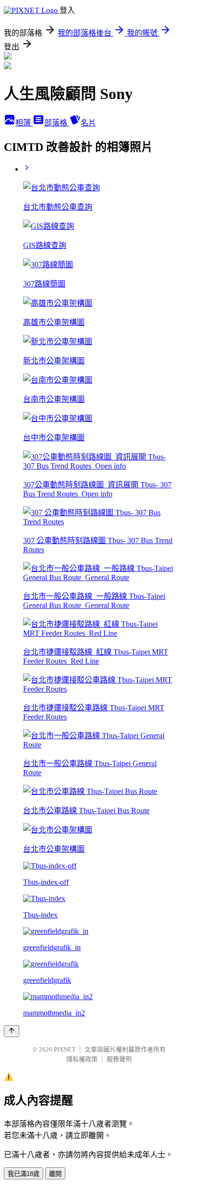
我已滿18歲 (23, 1173)
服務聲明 (119, 1059)
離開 (55, 1173)
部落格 (56, 123)
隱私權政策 (82, 1059)
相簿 (24, 123)
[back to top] (11, 1031)
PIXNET (64, 1049)
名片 (88, 123)
